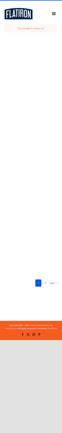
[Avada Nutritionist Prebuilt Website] (31, 143)
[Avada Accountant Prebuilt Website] (49, 99)
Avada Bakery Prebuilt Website (33, 118)
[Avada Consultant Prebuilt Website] (49, 143)
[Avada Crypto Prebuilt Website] (49, 55)
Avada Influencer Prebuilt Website (16, 162)
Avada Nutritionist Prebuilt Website (36, 162)
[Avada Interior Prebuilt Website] (12, 55)
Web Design (9, 85)
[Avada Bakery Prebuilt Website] (31, 99)
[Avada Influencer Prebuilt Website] (12, 143)
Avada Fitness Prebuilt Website (33, 74)
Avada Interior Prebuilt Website (14, 74)
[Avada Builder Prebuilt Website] (12, 99)
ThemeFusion (10, 328)
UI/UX (25, 129)
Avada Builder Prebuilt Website (14, 118)
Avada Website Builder (40, 325)
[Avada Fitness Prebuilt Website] (31, 55)
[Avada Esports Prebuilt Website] (49, 215)
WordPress (52, 328)
